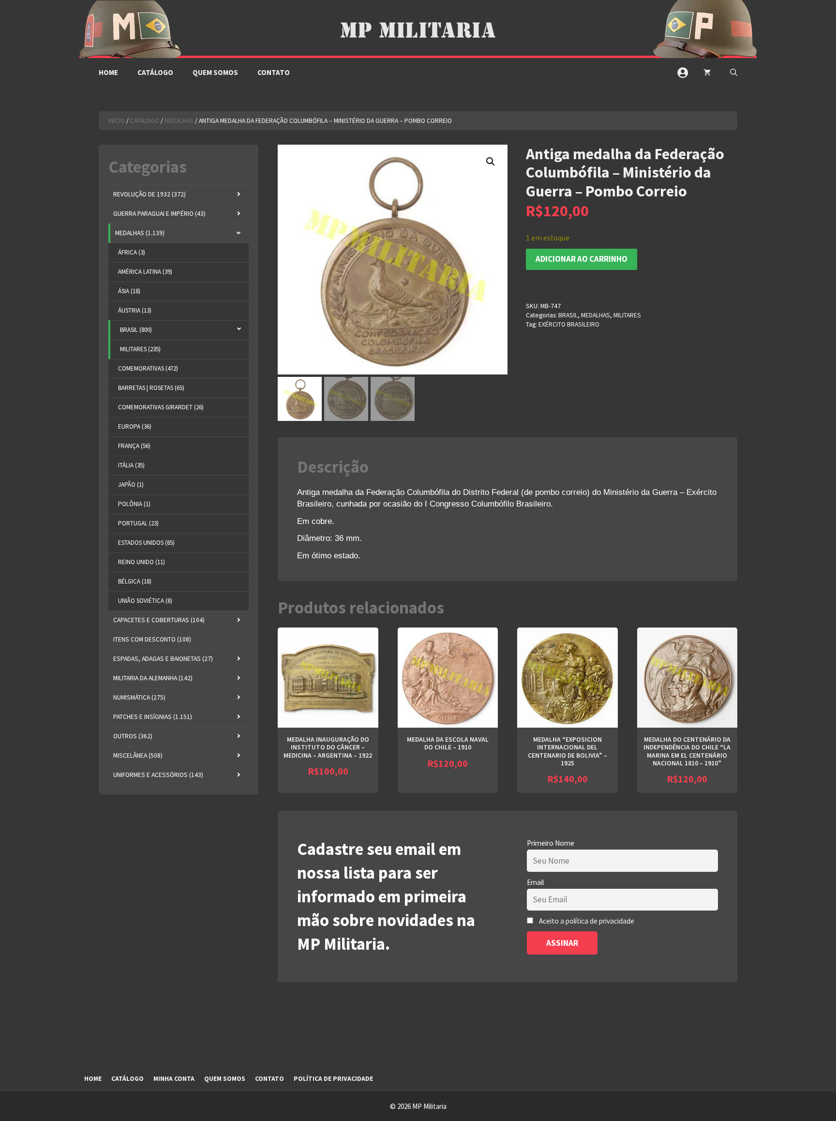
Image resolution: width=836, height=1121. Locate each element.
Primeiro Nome (550, 843)
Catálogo (155, 72)
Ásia (129, 291)
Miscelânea (138, 755)
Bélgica (134, 581)
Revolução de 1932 (149, 194)
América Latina (145, 272)
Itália (131, 465)
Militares (627, 315)
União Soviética (145, 601)
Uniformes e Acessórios (158, 775)
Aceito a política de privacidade (586, 921)
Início (116, 121)
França (134, 446)
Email (535, 882)
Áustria (134, 310)
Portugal (138, 523)
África (131, 252)
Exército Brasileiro (568, 324)
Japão (131, 484)
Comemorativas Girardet (161, 407)
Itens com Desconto (152, 639)
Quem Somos (215, 72)
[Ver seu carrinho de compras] (707, 72)
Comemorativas (148, 368)
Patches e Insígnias (152, 717)
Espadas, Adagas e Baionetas (163, 659)
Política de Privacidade (333, 1079)
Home (108, 72)
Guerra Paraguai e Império (159, 213)
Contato (273, 72)
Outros (132, 736)
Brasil (568, 315)
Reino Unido (141, 562)
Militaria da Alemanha (153, 678)
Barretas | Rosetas (151, 388)
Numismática (139, 697)
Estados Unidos (146, 542)
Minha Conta (173, 1079)
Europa (134, 426)
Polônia (134, 504)
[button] (733, 72)
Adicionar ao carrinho (581, 259)
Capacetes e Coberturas (159, 620)
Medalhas (179, 121)
